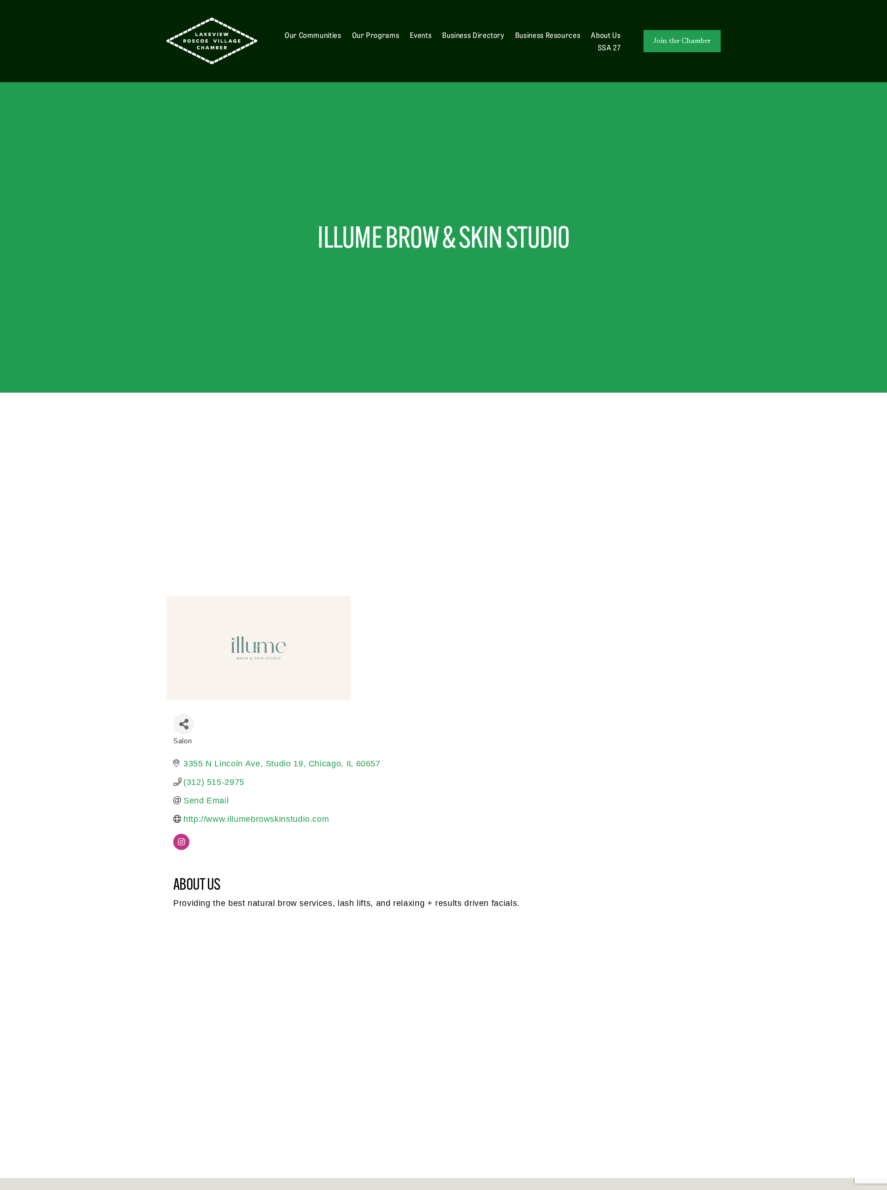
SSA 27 (609, 47)
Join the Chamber (682, 41)
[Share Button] (183, 724)
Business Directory (473, 35)
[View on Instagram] (181, 847)
